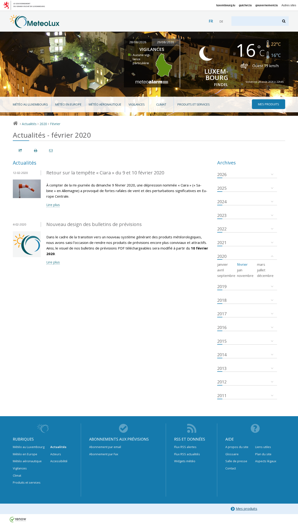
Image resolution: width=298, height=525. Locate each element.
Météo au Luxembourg (30, 104)
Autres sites (288, 5)
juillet (261, 270)
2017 (222, 313)
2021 (222, 242)
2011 (222, 395)
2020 (43, 124)
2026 (222, 174)
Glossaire (232, 454)
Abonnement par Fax (103, 454)
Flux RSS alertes (185, 447)
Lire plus (53, 204)
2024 (222, 201)
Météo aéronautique (105, 104)
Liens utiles (263, 447)
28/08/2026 (137, 42)
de (221, 21)
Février (55, 124)
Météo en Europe (68, 104)
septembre (226, 275)
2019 (222, 286)
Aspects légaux (265, 461)
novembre (245, 275)
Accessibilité (59, 461)
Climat (161, 104)
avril (220, 270)
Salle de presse (236, 461)
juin (239, 270)
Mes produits (246, 508)
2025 (222, 188)
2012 (222, 382)
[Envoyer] (51, 150)
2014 (222, 354)
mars (261, 264)
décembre (265, 275)
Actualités (29, 124)
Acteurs (55, 454)
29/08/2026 (165, 42)
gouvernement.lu (266, 5)
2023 (222, 215)
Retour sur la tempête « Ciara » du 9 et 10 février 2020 (105, 172)
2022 (222, 229)
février (242, 264)
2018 (222, 300)
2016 (222, 327)
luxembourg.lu (225, 5)
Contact (230, 468)
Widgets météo (184, 461)
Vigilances (137, 104)
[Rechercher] (284, 21)
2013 (222, 368)
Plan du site (263, 454)
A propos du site (236, 447)
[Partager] (20, 150)
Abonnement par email (105, 447)
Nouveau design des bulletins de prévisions (94, 224)
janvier (222, 264)
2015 (222, 341)
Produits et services (193, 104)
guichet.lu (245, 5)
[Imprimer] (36, 150)
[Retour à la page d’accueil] (34, 26)
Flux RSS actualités (187, 454)
